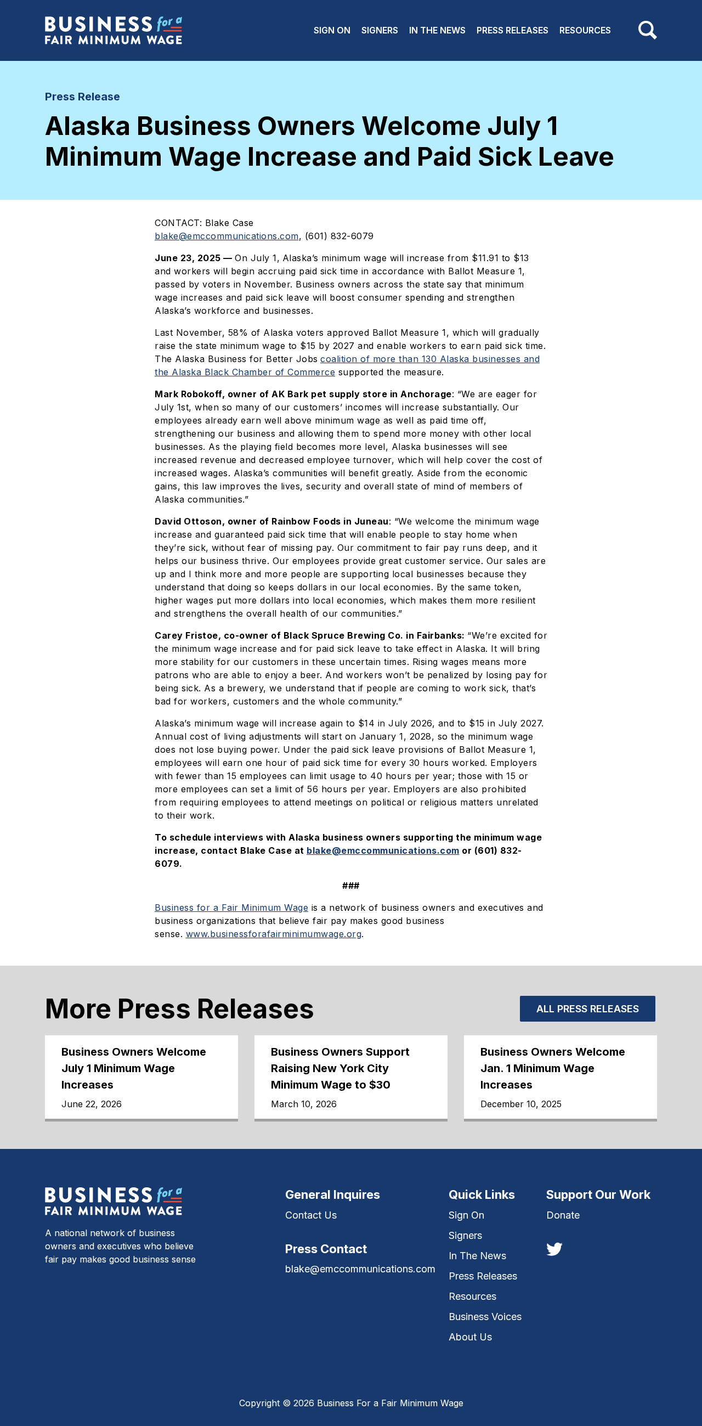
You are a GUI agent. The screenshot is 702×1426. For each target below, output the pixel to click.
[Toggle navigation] (647, 30)
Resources (585, 30)
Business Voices (485, 1316)
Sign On (332, 30)
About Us (470, 1337)
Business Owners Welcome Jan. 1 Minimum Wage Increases (552, 1068)
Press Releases (512, 30)
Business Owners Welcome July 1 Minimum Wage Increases (133, 1068)
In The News (437, 30)
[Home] (113, 30)
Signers (379, 30)
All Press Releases (587, 1008)
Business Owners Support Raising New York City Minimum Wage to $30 (340, 1068)
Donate (563, 1215)
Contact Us (311, 1215)
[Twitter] (554, 1248)
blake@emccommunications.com (360, 1269)
